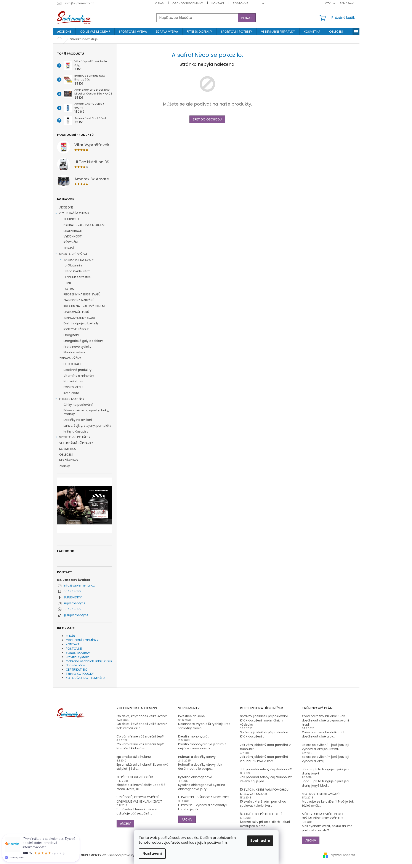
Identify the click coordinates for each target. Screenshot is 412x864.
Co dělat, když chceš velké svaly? (142, 716)
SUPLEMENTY (73, 597)
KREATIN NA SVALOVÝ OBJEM (84, 306)
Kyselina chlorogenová (195, 777)
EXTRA (69, 289)
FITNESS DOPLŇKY (72, 399)
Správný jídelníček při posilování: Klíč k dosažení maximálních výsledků (264, 720)
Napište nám (75, 665)
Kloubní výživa (74, 352)
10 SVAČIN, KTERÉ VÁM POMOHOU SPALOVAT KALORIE (264, 792)
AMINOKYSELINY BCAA (79, 318)
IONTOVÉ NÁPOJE (76, 329)
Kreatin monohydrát (193, 736)
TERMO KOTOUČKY (80, 674)
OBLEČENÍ (66, 454)
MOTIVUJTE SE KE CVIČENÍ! (321, 794)
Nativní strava (74, 381)
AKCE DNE (66, 207)
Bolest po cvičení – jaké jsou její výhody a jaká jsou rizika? (325, 747)
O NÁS (159, 3)
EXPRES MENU (73, 387)
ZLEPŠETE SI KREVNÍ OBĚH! (135, 777)
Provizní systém (77, 657)
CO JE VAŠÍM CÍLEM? (74, 213)
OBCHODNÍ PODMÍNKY (187, 3)
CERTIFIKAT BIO (77, 669)
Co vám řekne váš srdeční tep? (140, 736)
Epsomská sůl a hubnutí (134, 757)
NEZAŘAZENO (68, 460)
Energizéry (71, 335)
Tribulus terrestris (78, 277)
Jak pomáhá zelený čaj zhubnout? (266, 769)
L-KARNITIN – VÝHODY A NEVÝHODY (203, 797)
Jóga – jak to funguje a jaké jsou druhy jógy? (326, 771)
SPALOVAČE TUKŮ (76, 312)
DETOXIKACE (73, 364)
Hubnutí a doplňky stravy (197, 757)
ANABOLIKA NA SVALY (79, 260)
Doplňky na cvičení (78, 420)
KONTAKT (218, 3)
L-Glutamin (73, 265)
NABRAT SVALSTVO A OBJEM (84, 225)
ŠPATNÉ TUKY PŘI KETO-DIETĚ (261, 814)
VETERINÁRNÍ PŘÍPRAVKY (76, 443)
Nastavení (152, 853)
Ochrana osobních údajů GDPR (89, 661)
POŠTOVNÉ (240, 3)
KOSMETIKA (67, 449)
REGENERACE (73, 231)
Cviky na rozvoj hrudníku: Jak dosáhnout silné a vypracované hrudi (325, 720)
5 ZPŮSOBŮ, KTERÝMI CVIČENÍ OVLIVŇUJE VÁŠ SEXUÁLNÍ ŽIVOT (139, 799)
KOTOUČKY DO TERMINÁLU (85, 678)
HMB (68, 283)
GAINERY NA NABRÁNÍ (78, 300)
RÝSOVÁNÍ (71, 242)
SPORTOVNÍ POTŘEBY (74, 437)
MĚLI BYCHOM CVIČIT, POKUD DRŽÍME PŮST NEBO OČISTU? (323, 816)
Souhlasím (260, 840)
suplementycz (74, 603)
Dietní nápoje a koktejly (81, 323)
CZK (328, 3)
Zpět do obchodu (207, 119)
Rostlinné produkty (77, 370)
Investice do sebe (191, 716)
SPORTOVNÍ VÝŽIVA (73, 254)
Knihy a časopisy (76, 431)
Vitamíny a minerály (79, 375)
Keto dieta (71, 393)
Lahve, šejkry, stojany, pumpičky (87, 425)
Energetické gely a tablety (83, 341)
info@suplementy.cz (79, 585)
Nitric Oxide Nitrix (77, 271)
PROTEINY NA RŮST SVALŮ (82, 294)
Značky (64, 466)
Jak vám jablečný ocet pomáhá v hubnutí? (265, 747)
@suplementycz (76, 615)
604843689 (72, 591)
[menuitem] (64, 31)
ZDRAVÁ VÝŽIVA (70, 358)
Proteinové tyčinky (77, 347)
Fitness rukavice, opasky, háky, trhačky (86, 412)
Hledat (246, 18)
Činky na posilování (78, 404)
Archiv (125, 823)
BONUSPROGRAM (78, 653)
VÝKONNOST (73, 236)
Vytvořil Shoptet (343, 855)
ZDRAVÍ (69, 248)
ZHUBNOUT (71, 219)
